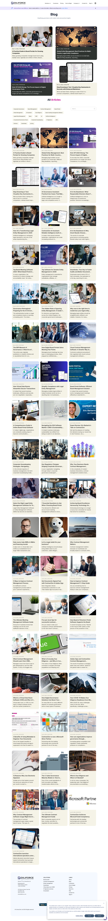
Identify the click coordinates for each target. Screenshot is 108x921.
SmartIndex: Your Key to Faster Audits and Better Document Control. (81, 271)
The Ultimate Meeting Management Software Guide (23, 621)
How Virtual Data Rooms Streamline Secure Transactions (24, 387)
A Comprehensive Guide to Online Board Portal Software (23, 426)
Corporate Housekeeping (37, 119)
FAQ (70, 890)
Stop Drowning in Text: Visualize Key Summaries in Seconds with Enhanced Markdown (73, 88)
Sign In (90, 3)
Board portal (46, 879)
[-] (25, 138)
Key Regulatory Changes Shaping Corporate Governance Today (53, 465)
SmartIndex (23, 123)
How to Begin (68, 3)
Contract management (48, 881)
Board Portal (57, 109)
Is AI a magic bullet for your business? (51, 543)
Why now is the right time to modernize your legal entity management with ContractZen (81, 310)
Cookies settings (79, 915)
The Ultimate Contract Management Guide (49, 816)
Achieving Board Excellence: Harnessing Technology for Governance (80, 504)
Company (76, 3)
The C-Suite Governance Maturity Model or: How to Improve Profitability (51, 777)
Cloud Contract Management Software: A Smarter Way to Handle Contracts (80, 349)
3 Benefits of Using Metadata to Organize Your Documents (24, 738)
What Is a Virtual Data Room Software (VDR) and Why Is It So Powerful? (23, 699)
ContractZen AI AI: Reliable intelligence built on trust (51, 232)
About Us (71, 889)
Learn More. (65, 8)
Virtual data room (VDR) (49, 887)
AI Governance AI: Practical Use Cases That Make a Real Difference (52, 193)
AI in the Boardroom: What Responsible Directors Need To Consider (81, 193)
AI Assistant (29, 112)
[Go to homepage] (18, 4)
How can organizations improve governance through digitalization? (81, 738)
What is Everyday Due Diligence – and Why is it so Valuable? (51, 660)
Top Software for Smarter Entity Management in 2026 (52, 271)
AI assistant (46, 890)
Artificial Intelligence (50, 116)
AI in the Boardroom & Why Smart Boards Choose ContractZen (79, 232)
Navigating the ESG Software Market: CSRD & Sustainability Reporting (52, 427)
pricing (31, 123)
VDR (36, 116)
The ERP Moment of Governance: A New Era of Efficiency (22, 349)
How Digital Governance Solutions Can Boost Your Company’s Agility (50, 699)
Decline (99, 915)
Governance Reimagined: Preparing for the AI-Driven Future (22, 310)
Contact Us (84, 3)
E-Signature (49, 119)
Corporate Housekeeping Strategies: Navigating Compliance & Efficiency (22, 465)
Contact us (71, 892)
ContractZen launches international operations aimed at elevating (23, 855)
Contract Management (46, 109)
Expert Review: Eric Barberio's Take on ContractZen (80, 426)
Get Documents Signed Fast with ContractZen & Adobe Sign (52, 582)
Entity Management (18, 112)
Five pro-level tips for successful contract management (49, 621)
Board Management (32, 109)
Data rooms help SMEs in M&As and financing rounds (24, 543)
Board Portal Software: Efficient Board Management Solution (81, 387)
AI (41, 116)
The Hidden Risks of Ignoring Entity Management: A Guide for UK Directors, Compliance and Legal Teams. (53, 310)
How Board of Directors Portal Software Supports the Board (80, 621)
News (30, 116)
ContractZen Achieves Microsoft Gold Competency (80, 816)
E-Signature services (48, 889)
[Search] (94, 108)
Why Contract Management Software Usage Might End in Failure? (23, 816)
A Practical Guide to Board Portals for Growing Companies (27, 52)
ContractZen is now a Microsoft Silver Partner (52, 738)
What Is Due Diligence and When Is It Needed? (79, 777)
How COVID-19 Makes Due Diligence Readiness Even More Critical (81, 699)
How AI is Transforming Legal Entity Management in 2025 (23, 232)
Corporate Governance (19, 109)
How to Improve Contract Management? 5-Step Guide (80, 582)
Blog (70, 881)
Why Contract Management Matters (79, 543)
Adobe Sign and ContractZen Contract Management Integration (80, 660)
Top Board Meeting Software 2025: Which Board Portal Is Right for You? (23, 271)
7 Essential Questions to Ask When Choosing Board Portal (52, 504)
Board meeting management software (54, 112)
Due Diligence (38, 112)
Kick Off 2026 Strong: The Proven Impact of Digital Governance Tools (29, 88)
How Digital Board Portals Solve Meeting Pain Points (53, 349)
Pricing (62, 3)
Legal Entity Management (19, 116)
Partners (16, 123)
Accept (89, 915)
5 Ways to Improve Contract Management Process (22, 582)
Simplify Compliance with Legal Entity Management (52, 387)
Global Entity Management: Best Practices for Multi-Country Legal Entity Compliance (74, 52)
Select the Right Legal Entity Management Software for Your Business (24, 504)
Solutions (47, 3)
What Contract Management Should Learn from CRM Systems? (23, 660)
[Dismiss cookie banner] (103, 903)
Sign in (70, 894)
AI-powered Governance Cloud (21, 119)
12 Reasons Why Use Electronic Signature (24, 777)
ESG (57, 119)
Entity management (48, 883)
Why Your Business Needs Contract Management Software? (79, 465)
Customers (55, 3)
